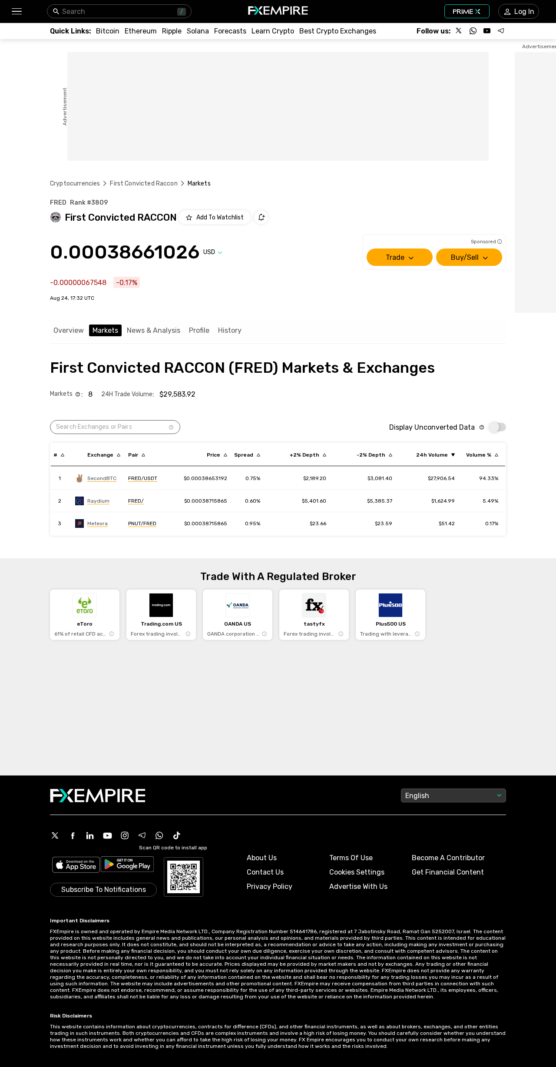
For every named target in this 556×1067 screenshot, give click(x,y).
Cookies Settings (356, 872)
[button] (16, 11)
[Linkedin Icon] (90, 835)
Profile (199, 330)
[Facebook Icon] (72, 835)
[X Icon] (55, 835)
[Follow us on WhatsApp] (473, 31)
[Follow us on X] (459, 31)
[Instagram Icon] (124, 835)
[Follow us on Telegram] (501, 31)
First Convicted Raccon (143, 183)
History (230, 330)
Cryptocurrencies (75, 183)
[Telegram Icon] (142, 835)
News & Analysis (153, 330)
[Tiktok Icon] (177, 835)
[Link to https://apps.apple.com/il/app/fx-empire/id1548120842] (76, 865)
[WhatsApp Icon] (159, 835)
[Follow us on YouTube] (487, 31)
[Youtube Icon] (107, 835)
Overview (68, 330)
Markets (105, 330)
